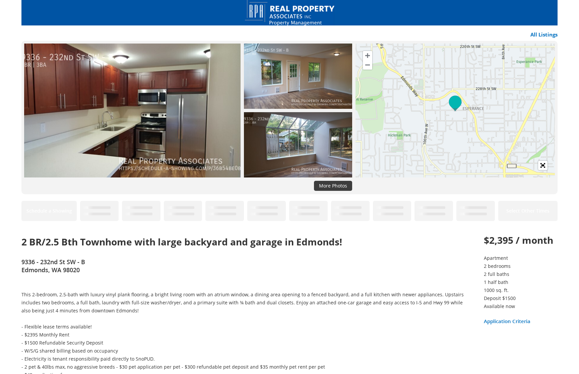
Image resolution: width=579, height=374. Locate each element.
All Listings (544, 34)
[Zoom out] (367, 65)
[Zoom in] (367, 55)
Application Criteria (507, 321)
